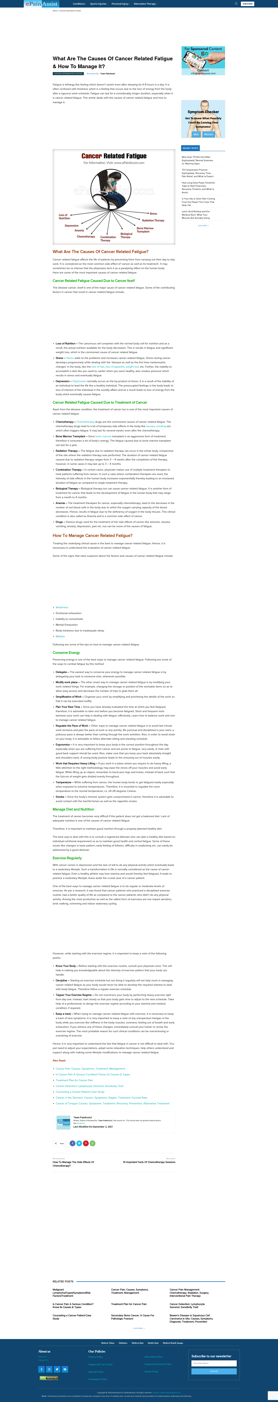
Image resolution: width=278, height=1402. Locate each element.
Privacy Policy (95, 1357)
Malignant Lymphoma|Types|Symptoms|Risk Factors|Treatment (71, 1292)
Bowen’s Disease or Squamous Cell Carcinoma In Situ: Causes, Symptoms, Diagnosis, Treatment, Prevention (191, 1318)
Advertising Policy (154, 1356)
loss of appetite (115, 366)
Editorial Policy (96, 1372)
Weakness (62, 607)
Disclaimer (167, 1393)
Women (208, 134)
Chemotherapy (85, 422)
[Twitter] (79, 1143)
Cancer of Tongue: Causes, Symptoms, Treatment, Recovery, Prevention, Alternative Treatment (113, 1103)
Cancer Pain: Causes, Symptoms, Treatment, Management (90, 1068)
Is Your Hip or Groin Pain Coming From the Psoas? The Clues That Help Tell (198, 202)
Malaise (60, 636)
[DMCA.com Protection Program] (48, 1379)
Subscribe (214, 1371)
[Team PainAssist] (63, 1123)
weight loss (132, 366)
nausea (150, 426)
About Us (42, 1357)
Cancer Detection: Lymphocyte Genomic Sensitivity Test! (90, 1086)
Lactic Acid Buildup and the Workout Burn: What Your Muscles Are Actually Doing (196, 214)
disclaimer (81, 1123)
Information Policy (97, 1379)
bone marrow (103, 436)
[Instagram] (49, 1369)
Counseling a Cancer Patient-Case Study (80, 1092)
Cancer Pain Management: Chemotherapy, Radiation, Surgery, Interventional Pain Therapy (189, 1292)
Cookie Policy (151, 1371)
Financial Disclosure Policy (158, 1364)
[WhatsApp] (92, 1143)
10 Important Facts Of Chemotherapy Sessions (149, 1162)
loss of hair (98, 366)
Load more (202, 225)
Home (55, 11)
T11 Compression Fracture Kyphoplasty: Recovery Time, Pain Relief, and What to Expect (198, 173)
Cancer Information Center (70, 11)
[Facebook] (72, 1143)
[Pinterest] (86, 1143)
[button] (236, 3)
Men (196, 134)
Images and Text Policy (100, 1364)
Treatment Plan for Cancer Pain (74, 1080)
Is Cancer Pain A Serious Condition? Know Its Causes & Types (93, 1074)
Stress (70, 358)
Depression (79, 381)
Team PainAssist (107, 74)
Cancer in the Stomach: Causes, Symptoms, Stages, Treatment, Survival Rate (101, 1097)
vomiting (161, 426)
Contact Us (43, 1360)
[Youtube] (65, 1369)
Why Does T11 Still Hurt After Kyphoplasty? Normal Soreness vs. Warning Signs (197, 160)
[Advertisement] (114, 34)
